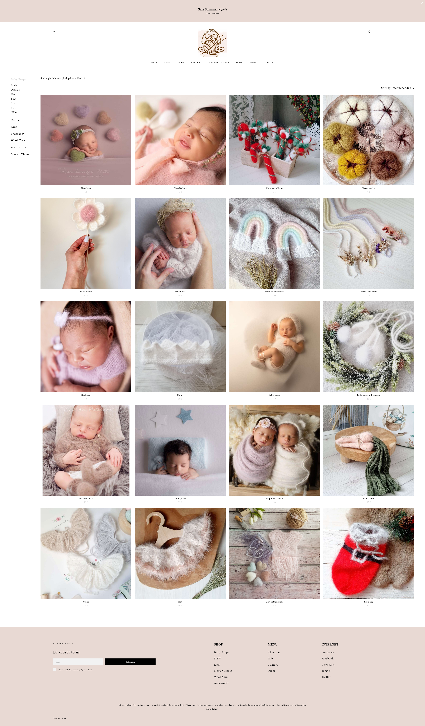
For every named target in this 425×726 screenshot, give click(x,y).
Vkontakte (328, 664)
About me (274, 652)
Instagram (328, 652)
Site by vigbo (59, 718)
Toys (13, 98)
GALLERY (196, 62)
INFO (239, 62)
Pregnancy (18, 133)
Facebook (328, 658)
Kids (14, 127)
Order (271, 670)
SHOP (167, 62)
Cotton (15, 120)
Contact (273, 664)
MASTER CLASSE (219, 62)
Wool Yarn (18, 140)
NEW (14, 112)
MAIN (154, 62)
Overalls (15, 89)
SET (13, 107)
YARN (181, 62)
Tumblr (326, 670)
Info (270, 658)
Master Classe (20, 154)
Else (13, 103)
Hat (13, 94)
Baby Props (18, 79)
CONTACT (254, 62)
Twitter (326, 677)
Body (14, 85)
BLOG (270, 62)
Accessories (19, 147)
